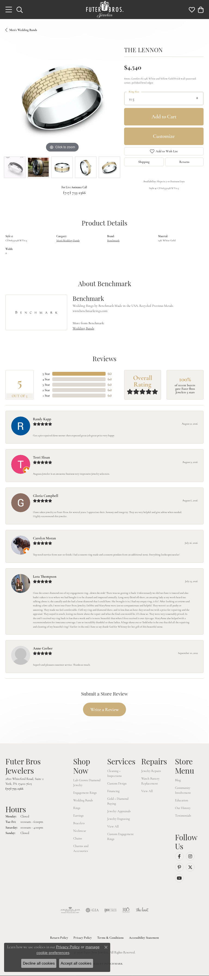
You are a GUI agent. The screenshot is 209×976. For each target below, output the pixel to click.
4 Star (46, 379)
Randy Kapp (42, 419)
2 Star (46, 390)
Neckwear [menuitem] (79, 831)
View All (113, 826)
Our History (182, 808)
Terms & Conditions (110, 938)
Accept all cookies (76, 963)
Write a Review (104, 709)
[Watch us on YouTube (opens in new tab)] (179, 878)
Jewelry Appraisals (119, 811)
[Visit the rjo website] (126, 910)
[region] (62, 97)
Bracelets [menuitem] (79, 823)
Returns (184, 162)
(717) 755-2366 (74, 192)
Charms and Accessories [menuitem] (80, 848)
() (110, 374)
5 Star (46, 374)
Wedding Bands (83, 328)
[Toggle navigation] (8, 9)
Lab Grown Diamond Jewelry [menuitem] (86, 782)
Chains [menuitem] (77, 838)
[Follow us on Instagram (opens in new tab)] (190, 856)
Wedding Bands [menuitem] (83, 800)
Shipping (143, 162)
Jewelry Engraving (118, 819)
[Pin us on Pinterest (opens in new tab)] (179, 867)
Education (181, 800)
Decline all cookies (39, 963)
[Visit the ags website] (70, 910)
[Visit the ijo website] (110, 910)
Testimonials (183, 815)
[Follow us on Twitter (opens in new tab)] (190, 867)
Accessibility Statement (144, 938)
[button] (20, 9)
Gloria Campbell (45, 495)
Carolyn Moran (44, 538)
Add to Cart (164, 116)
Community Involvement (183, 790)
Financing (113, 791)
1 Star (46, 395)
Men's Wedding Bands (23, 30)
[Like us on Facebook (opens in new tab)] (179, 856)
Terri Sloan (41, 457)
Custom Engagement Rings (120, 836)
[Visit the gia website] (92, 910)
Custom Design (117, 783)
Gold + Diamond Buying (117, 801)
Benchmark (113, 240)
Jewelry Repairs (151, 771)
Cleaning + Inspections (114, 773)
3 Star (46, 385)
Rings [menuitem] (76, 808)
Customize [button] (164, 136)
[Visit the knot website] (142, 910)
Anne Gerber (43, 648)
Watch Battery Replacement (150, 781)
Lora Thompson (44, 576)
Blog (178, 780)
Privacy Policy (82, 938)
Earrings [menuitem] (78, 815)
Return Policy (59, 938)
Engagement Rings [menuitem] (85, 793)
